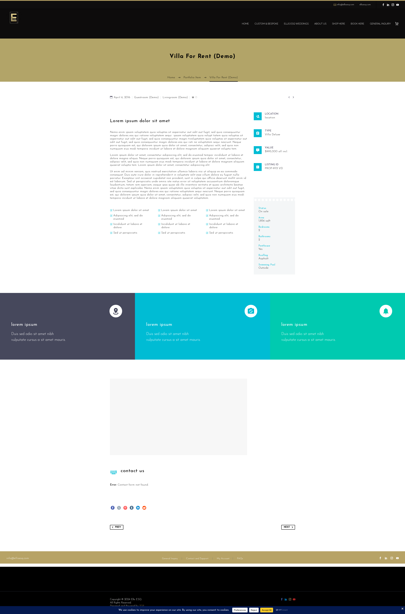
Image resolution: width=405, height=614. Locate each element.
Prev (118, 527)
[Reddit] (144, 508)
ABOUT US (320, 23)
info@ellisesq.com (345, 4)
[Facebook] (383, 4)
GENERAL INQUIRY (380, 23)
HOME (245, 23)
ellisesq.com (365, 4)
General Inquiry (170, 558)
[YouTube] (397, 4)
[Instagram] (392, 4)
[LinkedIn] (388, 4)
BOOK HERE (357, 23)
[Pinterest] (125, 508)
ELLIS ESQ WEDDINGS (296, 23)
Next (287, 527)
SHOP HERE (338, 23)
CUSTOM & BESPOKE (266, 23)
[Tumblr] (132, 508)
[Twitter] (119, 508)
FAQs (240, 558)
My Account (223, 558)
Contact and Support (196, 558)
